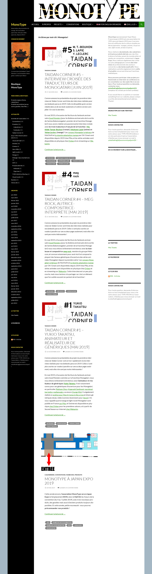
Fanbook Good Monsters (56, 525)
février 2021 (15, 200)
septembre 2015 (16, 240)
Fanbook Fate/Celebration (62, 522)
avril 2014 (14, 280)
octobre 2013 (15, 294)
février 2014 (15, 286)
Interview (50, 158)
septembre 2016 (16, 229)
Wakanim (62, 271)
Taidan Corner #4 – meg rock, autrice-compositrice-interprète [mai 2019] (69, 205)
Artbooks (16, 168)
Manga (14, 155)
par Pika (62, 403)
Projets (58, 24)
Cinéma (14, 146)
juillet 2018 (14, 217)
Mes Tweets (112, 115)
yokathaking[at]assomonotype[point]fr (122, 140)
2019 (48, 522)
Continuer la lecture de (55, 149)
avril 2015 (14, 246)
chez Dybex (54, 406)
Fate (69, 525)
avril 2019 (14, 215)
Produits (78, 475)
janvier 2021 (15, 203)
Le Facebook (113, 257)
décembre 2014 (16, 257)
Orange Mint (77, 392)
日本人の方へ (131, 24)
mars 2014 (14, 283)
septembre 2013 (16, 297)
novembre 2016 (16, 226)
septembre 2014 (16, 266)
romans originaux (80, 132)
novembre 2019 (16, 209)
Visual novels (16, 177)
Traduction (51, 163)
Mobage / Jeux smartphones (21, 158)
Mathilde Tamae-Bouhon (66, 158)
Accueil (35, 24)
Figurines (16, 171)
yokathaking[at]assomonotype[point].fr (122, 88)
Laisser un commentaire (72, 92)
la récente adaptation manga (66, 135)
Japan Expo (78, 525)
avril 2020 (14, 206)
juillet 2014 (14, 272)
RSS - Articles (115, 276)
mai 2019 (14, 212)
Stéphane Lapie (76, 129)
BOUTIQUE (87, 24)
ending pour (68, 395)
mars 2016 (14, 237)
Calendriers (49, 475)
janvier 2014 (15, 289)
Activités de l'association (18, 118)
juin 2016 (14, 232)
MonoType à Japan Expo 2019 (69, 481)
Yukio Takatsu (52, 426)
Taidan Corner (50, 70)
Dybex (71, 141)
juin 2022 (14, 195)
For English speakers (110, 24)
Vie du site (14, 183)
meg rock (67, 251)
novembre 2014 (16, 260)
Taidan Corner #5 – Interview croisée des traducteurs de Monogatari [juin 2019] (68, 81)
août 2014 (14, 269)
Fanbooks (70, 475)
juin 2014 (14, 274)
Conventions (72, 24)
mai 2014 (14, 277)
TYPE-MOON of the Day (20, 174)
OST (13, 163)
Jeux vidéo (15, 149)
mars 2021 (14, 198)
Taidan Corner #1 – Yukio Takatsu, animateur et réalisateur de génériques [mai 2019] (67, 338)
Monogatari (51, 161)
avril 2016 (14, 235)
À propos (46, 24)
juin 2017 (14, 220)
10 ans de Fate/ (17, 141)
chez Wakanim (72, 409)
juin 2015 (14, 243)
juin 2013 (14, 303)
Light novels (16, 152)
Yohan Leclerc (51, 132)
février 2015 (15, 252)
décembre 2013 (16, 292)
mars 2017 (14, 223)
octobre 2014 (15, 263)
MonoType (18, 24)
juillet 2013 (14, 300)
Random (14, 180)
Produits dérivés (17, 165)
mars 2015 (14, 249)
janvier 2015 (15, 255)
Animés (14, 143)
